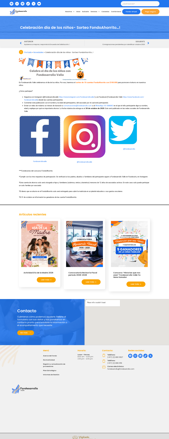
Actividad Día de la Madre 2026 (38, 272)
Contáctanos (116, 12)
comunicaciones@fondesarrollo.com (77, 106)
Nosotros (68, 12)
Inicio (78, 12)
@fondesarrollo (129, 149)
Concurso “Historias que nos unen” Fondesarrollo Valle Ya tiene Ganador (126, 274)
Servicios (94, 12)
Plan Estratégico (49, 370)
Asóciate (85, 12)
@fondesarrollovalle (84, 162)
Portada (28, 52)
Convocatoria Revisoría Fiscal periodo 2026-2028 (82, 273)
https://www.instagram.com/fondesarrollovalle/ (77, 97)
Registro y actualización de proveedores (54, 365)
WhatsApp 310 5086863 (104, 106)
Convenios (105, 12)
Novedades (38, 52)
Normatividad (49, 360)
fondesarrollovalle (40, 161)
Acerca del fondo (50, 356)
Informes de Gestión (51, 375)
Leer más (45, 279)
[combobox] (140, 3)
